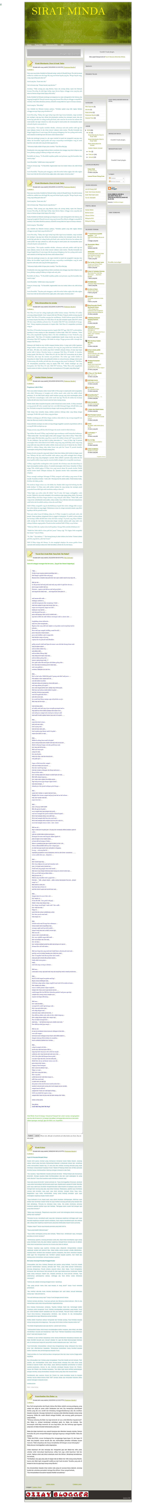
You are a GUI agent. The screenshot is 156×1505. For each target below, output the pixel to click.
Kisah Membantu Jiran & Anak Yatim (49, 63)
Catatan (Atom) (37, 1487)
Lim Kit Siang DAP (91, 189)
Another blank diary (93, 291)
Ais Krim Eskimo (92, 170)
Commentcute (69, 1498)
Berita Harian (89, 213)
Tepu (89, 344)
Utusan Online (89, 215)
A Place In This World (94, 373)
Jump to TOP (126, 1498)
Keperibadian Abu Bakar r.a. (46, 1396)
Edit (62, 45)
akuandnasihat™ (93, 395)
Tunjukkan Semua (101, 456)
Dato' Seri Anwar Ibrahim (93, 192)
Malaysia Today (90, 221)
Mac (90, 151)
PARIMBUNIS (92, 282)
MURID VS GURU (93, 450)
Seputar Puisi (89, 118)
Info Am (87, 109)
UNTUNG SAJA (93, 380)
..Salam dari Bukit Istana (95, 409)
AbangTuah (91, 327)
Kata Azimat (89, 112)
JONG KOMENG (93, 449)
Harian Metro (89, 210)
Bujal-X (90, 434)
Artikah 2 (90, 246)
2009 (88, 130)
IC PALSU (91, 387)
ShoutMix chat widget (114, 262)
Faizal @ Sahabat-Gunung (96, 271)
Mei (90, 132)
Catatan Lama (77, 1484)
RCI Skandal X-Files (93, 389)
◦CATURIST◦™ (92, 433)
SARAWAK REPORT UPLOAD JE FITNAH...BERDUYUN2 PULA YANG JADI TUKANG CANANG (96, 332)
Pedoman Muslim (69, 67)
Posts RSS (38, 45)
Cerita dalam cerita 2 (93, 382)
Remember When (93, 244)
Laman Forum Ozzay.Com (96, 176)
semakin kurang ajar (93, 404)
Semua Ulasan (115, 181)
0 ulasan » (30, 69)
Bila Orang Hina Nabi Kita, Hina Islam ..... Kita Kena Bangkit (95, 274)
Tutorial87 (62, 1498)
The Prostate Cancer (94, 415)
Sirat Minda (29, 1498)
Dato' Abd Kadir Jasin (92, 195)
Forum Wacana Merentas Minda (115, 57)
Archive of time (93, 289)
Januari (91, 157)
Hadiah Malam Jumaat (44, 377)
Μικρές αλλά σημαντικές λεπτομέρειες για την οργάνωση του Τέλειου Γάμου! (96, 366)
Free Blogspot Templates (44, 1498)
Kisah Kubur (40, 1147)
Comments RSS (51, 45)
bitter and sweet (92, 375)
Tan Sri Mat (91, 440)
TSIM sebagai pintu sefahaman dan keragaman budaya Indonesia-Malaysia (95, 310)
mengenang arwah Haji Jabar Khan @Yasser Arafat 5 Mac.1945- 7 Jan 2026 (96, 255)
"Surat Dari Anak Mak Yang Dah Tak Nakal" (52, 554)
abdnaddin (91, 252)
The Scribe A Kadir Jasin (96, 262)
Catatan (113, 178)
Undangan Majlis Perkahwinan (96, 283)
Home (29, 45)
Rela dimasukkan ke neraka (46, 303)
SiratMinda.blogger (118, 202)
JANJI (89, 321)
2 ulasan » (30, 1402)
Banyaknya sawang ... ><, (95, 396)
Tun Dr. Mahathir (90, 198)
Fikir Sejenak (68, 558)
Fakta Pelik (91, 169)
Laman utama (50, 1484)
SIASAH (90, 296)
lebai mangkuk (92, 402)
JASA (89, 424)
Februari (91, 154)
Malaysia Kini (89, 218)
